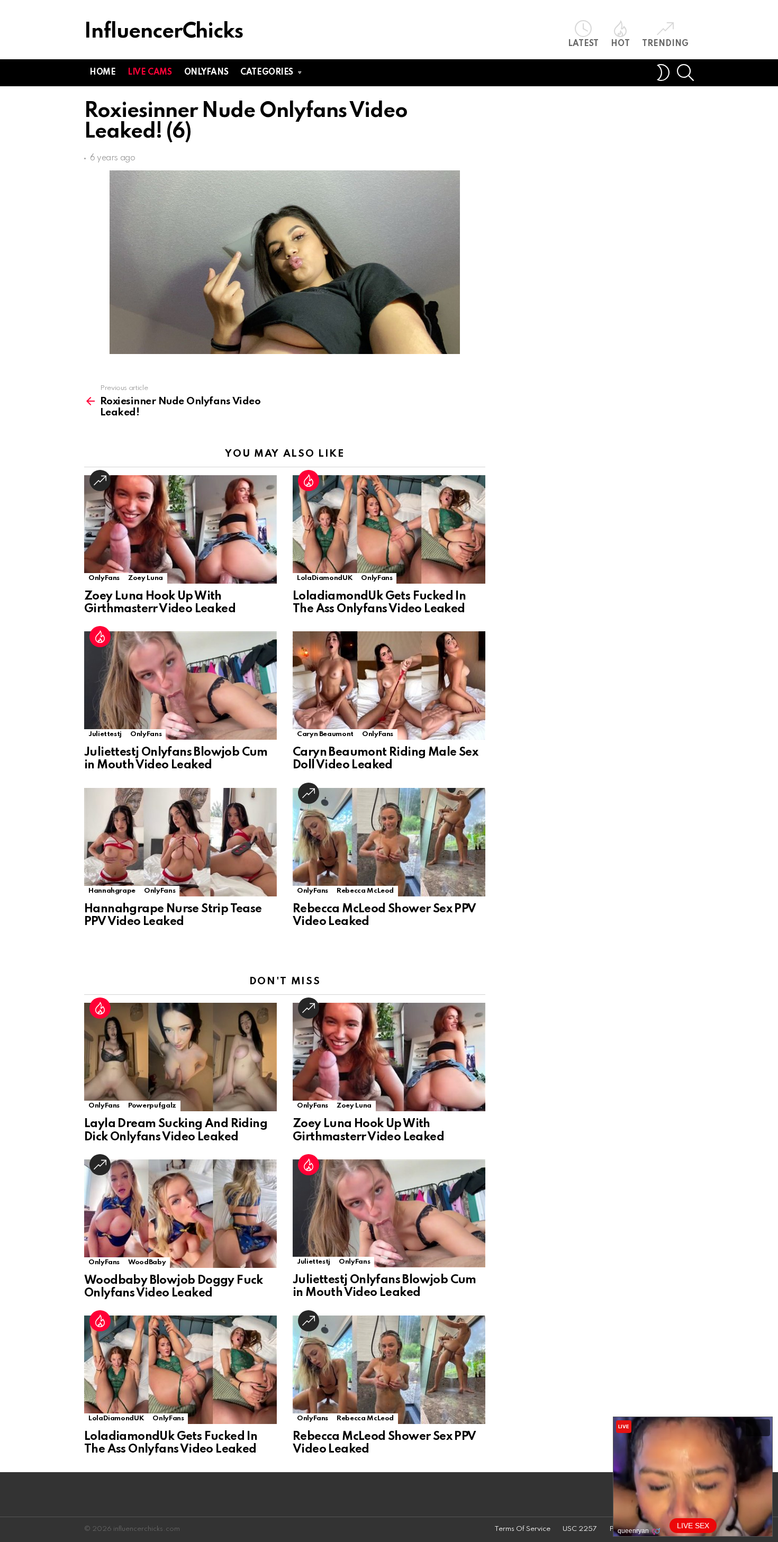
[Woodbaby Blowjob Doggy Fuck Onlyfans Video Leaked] (180, 1213)
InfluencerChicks (163, 32)
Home (102, 72)
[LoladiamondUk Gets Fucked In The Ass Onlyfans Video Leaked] (389, 529)
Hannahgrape (111, 890)
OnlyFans (104, 578)
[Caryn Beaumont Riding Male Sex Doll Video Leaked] (389, 685)
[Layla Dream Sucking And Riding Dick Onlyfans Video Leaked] (180, 1057)
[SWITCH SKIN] (663, 72)
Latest (583, 44)
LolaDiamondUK (324, 578)
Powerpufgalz (152, 1105)
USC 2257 (580, 1529)
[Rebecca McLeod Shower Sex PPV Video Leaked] (389, 842)
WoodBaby (147, 1262)
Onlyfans (206, 72)
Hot (620, 44)
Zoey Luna (145, 578)
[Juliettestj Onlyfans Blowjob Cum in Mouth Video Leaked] (180, 685)
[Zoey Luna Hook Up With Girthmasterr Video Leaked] (180, 529)
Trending (665, 44)
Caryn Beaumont (325, 734)
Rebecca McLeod (365, 890)
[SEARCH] (685, 72)
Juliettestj (105, 734)
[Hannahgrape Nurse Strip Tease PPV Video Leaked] (180, 842)
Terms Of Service (522, 1529)
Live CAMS (149, 72)
